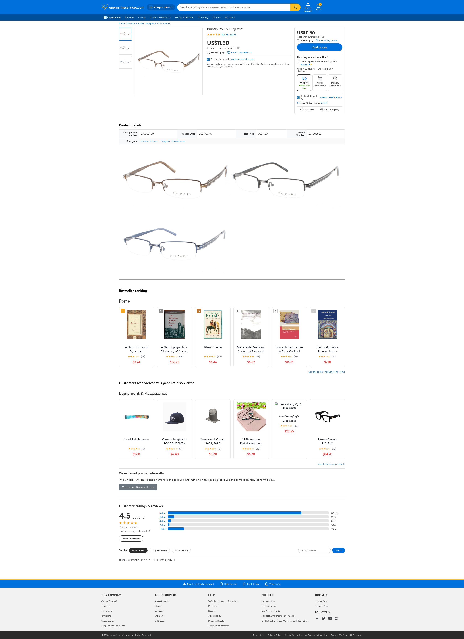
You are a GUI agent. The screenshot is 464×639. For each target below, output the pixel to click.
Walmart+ (160, 615)
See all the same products (331, 464)
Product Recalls (216, 620)
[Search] (295, 7)
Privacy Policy (269, 605)
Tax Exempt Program (218, 625)
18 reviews (231, 34)
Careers (217, 17)
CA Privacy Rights (271, 610)
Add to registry (331, 109)
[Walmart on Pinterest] (337, 618)
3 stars (163, 521)
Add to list (309, 109)
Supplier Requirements (113, 625)
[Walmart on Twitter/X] (324, 618)
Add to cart (319, 47)
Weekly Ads (275, 584)
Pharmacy (203, 17)
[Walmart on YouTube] (330, 618)
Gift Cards (160, 620)
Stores (158, 605)
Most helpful (181, 550)
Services (129, 17)
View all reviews (131, 538)
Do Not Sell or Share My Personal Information (285, 620)
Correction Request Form (138, 487)
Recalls (211, 610)
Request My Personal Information (279, 615)
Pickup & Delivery (184, 17)
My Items (230, 17)
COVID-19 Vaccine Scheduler (223, 600)
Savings (142, 17)
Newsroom (107, 610)
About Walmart (109, 600)
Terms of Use (268, 600)
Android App (321, 605)
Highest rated (160, 550)
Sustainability (108, 620)
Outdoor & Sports (135, 23)
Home (122, 23)
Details (324, 103)
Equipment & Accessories (158, 23)
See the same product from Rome (326, 371)
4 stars (162, 517)
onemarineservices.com (243, 59)
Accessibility (214, 615)
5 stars (163, 513)
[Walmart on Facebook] (317, 618)
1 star (163, 529)
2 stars (163, 525)
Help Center (230, 584)
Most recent (138, 550)
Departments (114, 17)
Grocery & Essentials (160, 17)
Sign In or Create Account (200, 584)
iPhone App (321, 600)
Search (338, 550)
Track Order (253, 584)
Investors (106, 615)
